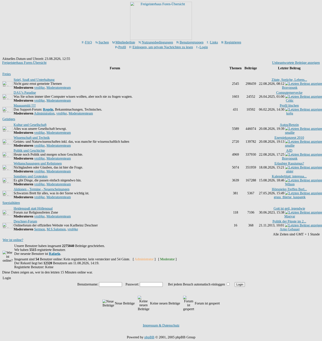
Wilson (290, 184)
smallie (290, 132)
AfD (289, 150)
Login (204, 47)
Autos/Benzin (289, 125)
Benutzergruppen (191, 42)
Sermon (39, 229)
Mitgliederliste (125, 42)
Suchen (104, 42)
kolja (289, 113)
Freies (6, 74)
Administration (44, 113)
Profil (122, 47)
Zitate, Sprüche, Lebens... (289, 80)
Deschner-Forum (25, 221)
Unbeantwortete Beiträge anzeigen (296, 62)
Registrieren (233, 42)
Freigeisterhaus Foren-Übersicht (24, 62)
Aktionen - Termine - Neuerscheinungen (41, 189)
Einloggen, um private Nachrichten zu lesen (163, 47)
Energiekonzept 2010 (289, 137)
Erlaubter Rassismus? (289, 163)
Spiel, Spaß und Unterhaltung (34, 80)
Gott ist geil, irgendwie (289, 208)
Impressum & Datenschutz (161, 325)
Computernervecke (289, 92)
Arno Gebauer (290, 229)
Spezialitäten (11, 203)
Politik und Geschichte (29, 150)
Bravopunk (289, 87)
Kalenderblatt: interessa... (289, 176)
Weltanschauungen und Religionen (38, 163)
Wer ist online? (13, 240)
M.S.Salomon (56, 229)
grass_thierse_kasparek (290, 197)
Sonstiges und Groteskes (31, 176)
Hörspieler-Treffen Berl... (289, 189)
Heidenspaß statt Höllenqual (33, 208)
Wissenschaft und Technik (32, 137)
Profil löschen (289, 105)
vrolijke (39, 87)
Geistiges (8, 119)
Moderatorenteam (58, 87)
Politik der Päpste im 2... (289, 221)
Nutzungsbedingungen (157, 42)
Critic (290, 100)
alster (289, 171)
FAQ (88, 42)
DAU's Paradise (25, 92)
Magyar (289, 216)
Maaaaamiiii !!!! (25, 105)
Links (214, 42)
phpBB (149, 337)
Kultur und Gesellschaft (30, 125)
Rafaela (54, 254)
